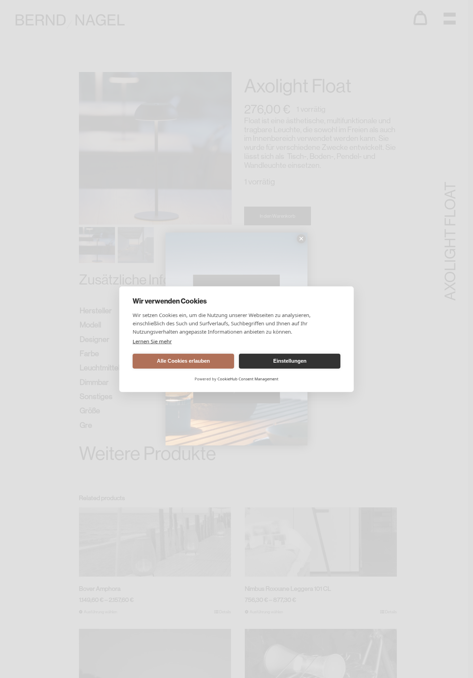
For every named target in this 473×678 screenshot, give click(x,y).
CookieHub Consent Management (247, 378)
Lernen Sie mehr (152, 341)
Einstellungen (289, 361)
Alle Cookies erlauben (183, 361)
